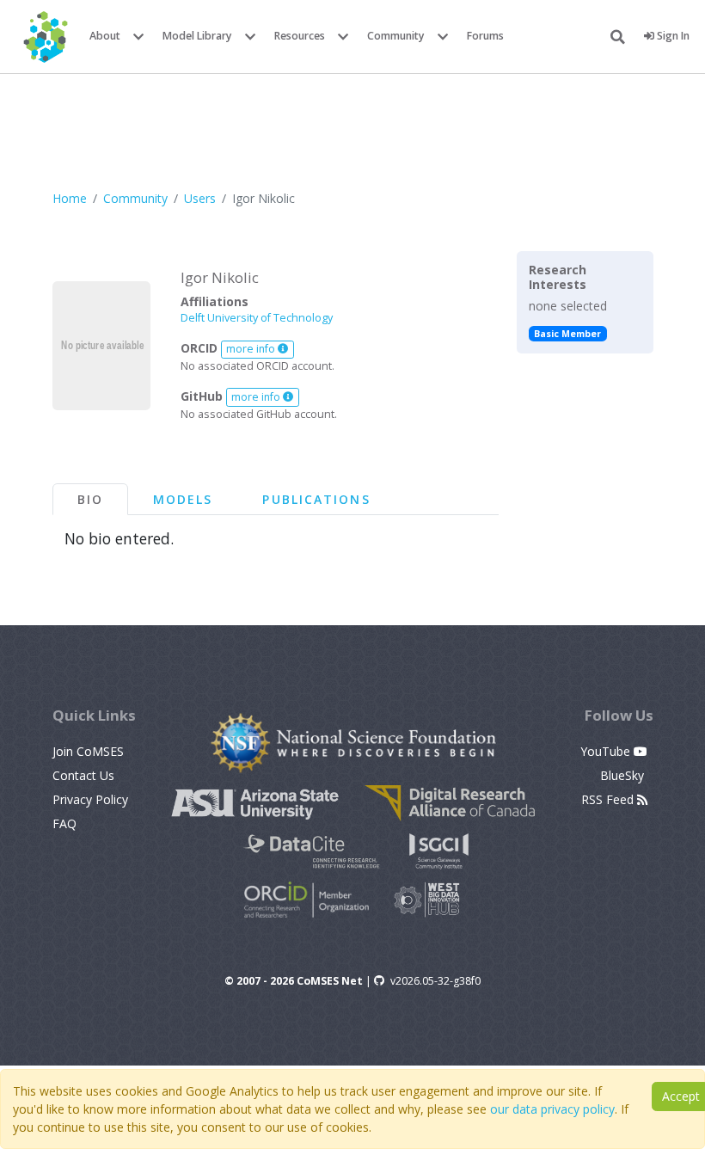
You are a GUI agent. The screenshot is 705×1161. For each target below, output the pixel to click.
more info (252, 348)
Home (69, 198)
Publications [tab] (316, 499)
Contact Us (83, 775)
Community (396, 35)
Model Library (197, 35)
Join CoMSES (88, 751)
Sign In (672, 35)
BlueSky (623, 775)
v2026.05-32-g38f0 (435, 981)
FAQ (64, 823)
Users (200, 198)
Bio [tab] (90, 499)
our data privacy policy (552, 1109)
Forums (485, 35)
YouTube (607, 751)
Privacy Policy (90, 799)
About (104, 35)
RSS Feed (609, 799)
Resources (299, 35)
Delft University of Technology (257, 317)
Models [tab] (183, 499)
